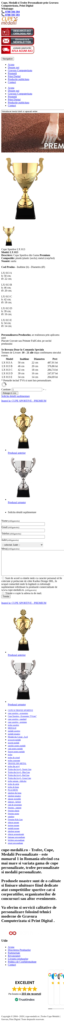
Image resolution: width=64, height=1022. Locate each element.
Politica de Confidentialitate (22, 961)
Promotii (12, 73)
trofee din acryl (14, 766)
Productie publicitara (18, 79)
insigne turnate (13, 825)
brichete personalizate (16, 840)
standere (11, 816)
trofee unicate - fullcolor (17, 781)
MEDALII (12, 728)
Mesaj (4, 548)
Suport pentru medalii (16, 752)
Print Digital (14, 76)
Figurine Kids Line (15, 819)
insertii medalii (13, 743)
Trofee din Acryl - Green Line (19, 778)
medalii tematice (14, 734)
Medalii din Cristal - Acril (18, 737)
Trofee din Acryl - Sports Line (19, 769)
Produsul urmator (17, 502)
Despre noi (13, 67)
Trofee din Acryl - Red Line (18, 775)
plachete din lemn (14, 793)
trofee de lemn (13, 787)
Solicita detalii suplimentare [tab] (22, 512)
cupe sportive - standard (17, 719)
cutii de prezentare (15, 805)
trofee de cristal (14, 757)
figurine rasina (13, 813)
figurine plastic (13, 811)
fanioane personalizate (16, 837)
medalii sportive (14, 731)
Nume (4, 520)
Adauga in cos (9, 393)
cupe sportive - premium (17, 722)
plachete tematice (14, 796)
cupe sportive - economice (18, 713)
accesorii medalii (14, 740)
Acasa (11, 64)
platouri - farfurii (14, 802)
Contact (12, 82)
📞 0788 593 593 (10, 14)
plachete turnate (14, 831)
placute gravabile (14, 799)
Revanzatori (14, 955)
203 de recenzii (31, 994)
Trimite (6, 596)
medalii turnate (13, 828)
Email (4, 527)
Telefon (5, 533)
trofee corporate (14, 760)
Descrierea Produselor (19, 950)
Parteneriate (14, 953)
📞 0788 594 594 (10, 11)
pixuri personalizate (15, 843)
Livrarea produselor (18, 958)
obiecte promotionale (16, 834)
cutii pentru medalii (15, 749)
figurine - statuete (14, 808)
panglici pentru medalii (16, 746)
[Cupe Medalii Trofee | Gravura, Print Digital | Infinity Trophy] (9, 23)
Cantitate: (6, 389)
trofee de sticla (13, 784)
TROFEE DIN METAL (17, 763)
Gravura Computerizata (20, 70)
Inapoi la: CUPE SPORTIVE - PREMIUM (23, 400)
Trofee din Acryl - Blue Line (19, 772)
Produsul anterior (17, 452)
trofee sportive (13, 725)
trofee (10, 754)
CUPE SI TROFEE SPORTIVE (20, 710)
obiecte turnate (13, 822)
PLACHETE (13, 790)
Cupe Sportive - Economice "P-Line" (22, 716)
